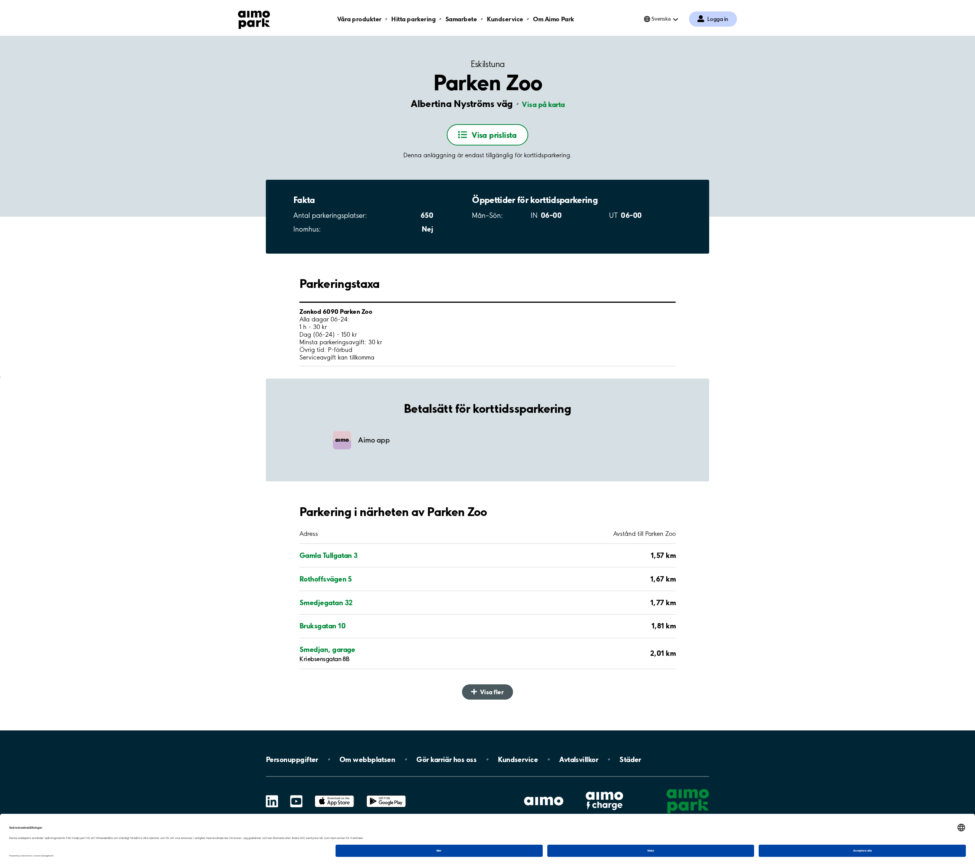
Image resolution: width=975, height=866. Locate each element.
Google (386, 795)
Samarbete (461, 19)
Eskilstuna (487, 64)
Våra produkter (359, 19)
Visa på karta (543, 104)
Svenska (661, 19)
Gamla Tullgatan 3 (328, 555)
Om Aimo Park (553, 19)
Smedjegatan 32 (325, 602)
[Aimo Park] (254, 18)
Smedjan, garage (327, 649)
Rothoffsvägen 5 (325, 578)
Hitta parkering (413, 19)
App (334, 795)
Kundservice (505, 19)
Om (367, 759)
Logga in (717, 19)
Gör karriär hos (446, 759)
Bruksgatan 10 (322, 625)
